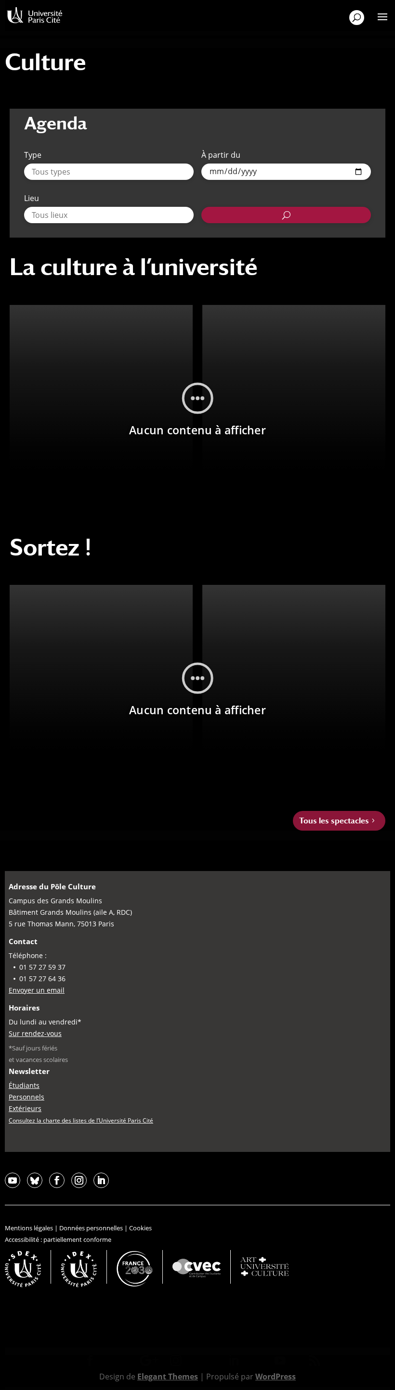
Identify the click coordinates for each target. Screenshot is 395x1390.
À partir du (220, 155)
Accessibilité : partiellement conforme (58, 1239)
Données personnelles (91, 1228)
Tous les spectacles (334, 820)
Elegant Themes (167, 1376)
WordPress (275, 1376)
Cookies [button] (140, 1228)
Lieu (31, 198)
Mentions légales (29, 1228)
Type (32, 155)
